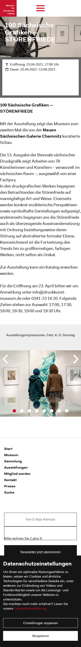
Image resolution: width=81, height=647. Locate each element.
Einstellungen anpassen (40, 623)
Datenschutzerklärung (30, 608)
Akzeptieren (40, 636)
